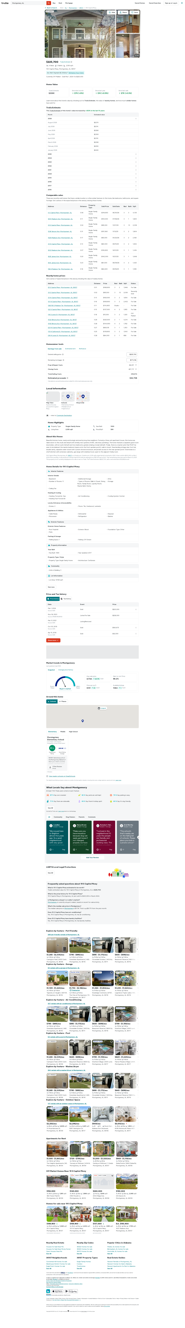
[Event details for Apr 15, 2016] (136, 634)
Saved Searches (155, 3)
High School (73, 732)
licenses (97, 1277)
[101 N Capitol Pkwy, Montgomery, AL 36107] (80, 1214)
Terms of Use (101, 1298)
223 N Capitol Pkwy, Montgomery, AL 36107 (63, 328)
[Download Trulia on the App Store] (57, 1291)
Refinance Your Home (76, 73)
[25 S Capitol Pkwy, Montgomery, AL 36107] (57, 1214)
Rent (60, 3)
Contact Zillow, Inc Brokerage (54, 1287)
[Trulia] (48, 1291)
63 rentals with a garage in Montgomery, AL (64, 968)
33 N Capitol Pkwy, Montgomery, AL (60, 244)
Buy (54, 3)
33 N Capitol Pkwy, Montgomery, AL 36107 (63, 298)
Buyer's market (65, 689)
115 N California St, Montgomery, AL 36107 (62, 331)
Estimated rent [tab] (70, 349)
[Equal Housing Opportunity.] (68, 1311)
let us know (107, 1306)
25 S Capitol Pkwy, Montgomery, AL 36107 (62, 287)
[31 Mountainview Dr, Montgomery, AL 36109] (57, 1114)
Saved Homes (140, 3)
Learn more (118, 780)
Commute (91, 817)
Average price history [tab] (65, 670)
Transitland (70, 1272)
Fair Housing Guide (71, 1298)
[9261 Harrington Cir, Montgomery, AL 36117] (80, 1114)
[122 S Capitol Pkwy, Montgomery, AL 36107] (103, 1214)
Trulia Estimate (55, 111)
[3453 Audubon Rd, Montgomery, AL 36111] (103, 945)
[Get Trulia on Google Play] (71, 1291)
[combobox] (31, 3)
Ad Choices (131, 1298)
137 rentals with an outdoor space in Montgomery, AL (67, 1103)
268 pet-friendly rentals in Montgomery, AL (63, 935)
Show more (52, 640)
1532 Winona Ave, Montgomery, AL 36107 (62, 320)
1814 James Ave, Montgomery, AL (59, 263)
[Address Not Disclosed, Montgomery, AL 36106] (103, 1114)
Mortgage (69, 3)
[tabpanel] (92, 367)
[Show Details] (136, 118)
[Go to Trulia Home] (6, 3)
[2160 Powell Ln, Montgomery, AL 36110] (80, 1181)
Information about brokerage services (59, 1283)
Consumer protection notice (75, 1283)
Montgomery (73, 8)
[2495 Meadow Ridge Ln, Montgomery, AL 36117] (125, 1047)
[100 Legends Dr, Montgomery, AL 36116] (125, 978)
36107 (81, 8)
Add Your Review (92, 857)
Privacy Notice (123, 1298)
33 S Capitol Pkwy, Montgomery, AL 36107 (62, 292)
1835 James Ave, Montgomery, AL (59, 256)
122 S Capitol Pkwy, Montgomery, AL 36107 (63, 309)
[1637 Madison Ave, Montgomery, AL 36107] (127, 1214)
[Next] (137, 949)
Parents (82, 817)
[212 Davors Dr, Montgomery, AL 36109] (127, 1181)
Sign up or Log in (171, 3)
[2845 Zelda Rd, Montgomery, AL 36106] (127, 1149)
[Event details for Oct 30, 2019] (136, 627)
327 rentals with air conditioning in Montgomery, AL (66, 1004)
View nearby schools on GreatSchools (62, 776)
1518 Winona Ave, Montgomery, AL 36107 (62, 324)
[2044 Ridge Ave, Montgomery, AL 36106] (103, 1181)
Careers (79, 1298)
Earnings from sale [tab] (55, 349)
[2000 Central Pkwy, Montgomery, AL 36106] (57, 945)
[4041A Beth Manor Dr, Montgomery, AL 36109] (80, 1149)
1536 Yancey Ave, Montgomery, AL (60, 231)
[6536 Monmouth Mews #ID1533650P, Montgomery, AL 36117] (125, 1114)
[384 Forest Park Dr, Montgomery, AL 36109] (57, 1181)
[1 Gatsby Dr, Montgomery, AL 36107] (103, 1149)
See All (51, 808)
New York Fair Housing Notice (53, 1282)
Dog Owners (70, 817)
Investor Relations (92, 1298)
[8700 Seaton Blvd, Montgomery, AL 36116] (103, 978)
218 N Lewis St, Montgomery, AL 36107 (61, 335)
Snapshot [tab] (51, 670)
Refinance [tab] (82, 349)
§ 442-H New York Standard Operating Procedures (58, 1280)
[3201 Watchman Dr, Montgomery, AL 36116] (57, 978)
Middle (62, 732)
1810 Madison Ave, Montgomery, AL (60, 219)
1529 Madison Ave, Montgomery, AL (60, 238)
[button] (48, 3)
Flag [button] (63, 849)
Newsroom (84, 1298)
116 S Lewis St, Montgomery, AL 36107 (61, 315)
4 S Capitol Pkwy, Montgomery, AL (60, 213)
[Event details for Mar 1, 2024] (136, 609)
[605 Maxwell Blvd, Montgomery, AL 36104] (57, 1149)
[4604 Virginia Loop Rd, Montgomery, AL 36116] (80, 945)
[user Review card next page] (138, 837)
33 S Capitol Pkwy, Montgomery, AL (60, 225)
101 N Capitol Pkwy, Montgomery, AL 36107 (63, 301)
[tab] (53, 599)
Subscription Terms (110, 1298)
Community (58, 817)
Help (118, 1298)
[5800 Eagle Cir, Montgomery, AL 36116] (125, 945)
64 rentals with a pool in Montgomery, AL (63, 1037)
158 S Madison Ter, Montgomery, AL (60, 269)
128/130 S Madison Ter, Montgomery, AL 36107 (64, 305)
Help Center (84, 1311)
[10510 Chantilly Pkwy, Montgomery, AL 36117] (80, 978)
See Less (52, 587)
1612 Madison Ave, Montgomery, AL (60, 250)
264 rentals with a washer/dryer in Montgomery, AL (66, 1070)
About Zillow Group (60, 1298)
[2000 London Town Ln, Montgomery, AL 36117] (125, 1014)
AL (66, 8)
